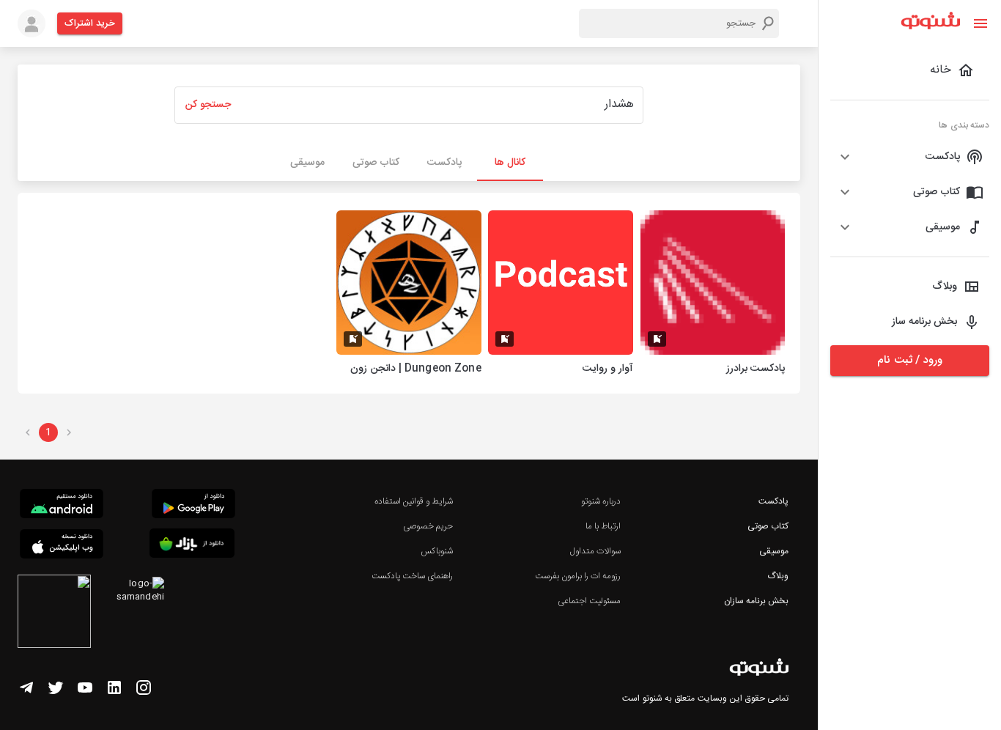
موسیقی (773, 551)
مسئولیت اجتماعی (589, 601)
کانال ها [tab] (510, 163)
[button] (909, 156)
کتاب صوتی (767, 526)
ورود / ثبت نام (909, 360)
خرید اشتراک (89, 23)
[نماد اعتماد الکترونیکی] (54, 613)
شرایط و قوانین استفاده (413, 501)
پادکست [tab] (444, 163)
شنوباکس (437, 551)
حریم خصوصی (428, 526)
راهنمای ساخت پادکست (412, 576)
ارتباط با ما (603, 526)
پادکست (773, 501)
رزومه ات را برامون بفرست (578, 576)
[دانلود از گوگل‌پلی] (193, 506)
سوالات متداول (595, 551)
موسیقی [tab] (307, 163)
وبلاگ (777, 576)
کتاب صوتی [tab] (375, 163)
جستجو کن (208, 105)
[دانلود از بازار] (191, 545)
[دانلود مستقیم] (62, 506)
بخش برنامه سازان (756, 601)
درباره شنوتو (601, 501)
